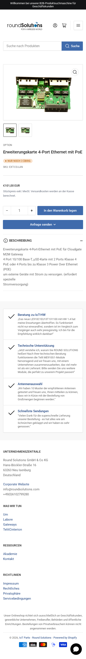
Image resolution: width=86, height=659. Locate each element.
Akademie (10, 554)
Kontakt (8, 559)
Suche (75, 46)
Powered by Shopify (65, 637)
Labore (8, 519)
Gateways (10, 524)
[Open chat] (76, 649)
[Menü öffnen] (78, 25)
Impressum (11, 583)
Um (5, 514)
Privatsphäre (11, 593)
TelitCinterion (12, 529)
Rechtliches (11, 588)
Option (7, 145)
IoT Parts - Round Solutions (35, 637)
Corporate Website (16, 484)
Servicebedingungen (17, 598)
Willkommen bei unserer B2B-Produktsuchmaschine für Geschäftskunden (43, 5)
